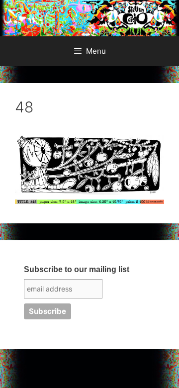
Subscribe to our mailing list (76, 269)
